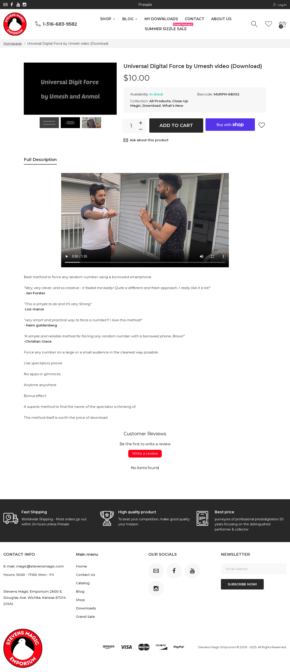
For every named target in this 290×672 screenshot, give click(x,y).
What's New (172, 105)
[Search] (255, 24)
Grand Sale (85, 616)
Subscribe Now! (242, 584)
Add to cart (176, 125)
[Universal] (49, 122)
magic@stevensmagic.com (40, 566)
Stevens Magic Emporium (217, 647)
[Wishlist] (269, 24)
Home (81, 566)
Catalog (83, 583)
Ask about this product (149, 140)
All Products (160, 101)
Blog (80, 591)
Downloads (86, 608)
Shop (80, 600)
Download (152, 105)
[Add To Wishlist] (261, 125)
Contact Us (85, 574)
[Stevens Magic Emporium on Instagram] (24, 4)
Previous (31, 89)
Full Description (40, 159)
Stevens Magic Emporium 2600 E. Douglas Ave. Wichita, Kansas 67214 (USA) (34, 597)
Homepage (12, 43)
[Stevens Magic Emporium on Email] (5, 4)
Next (108, 89)
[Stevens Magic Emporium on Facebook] (12, 4)
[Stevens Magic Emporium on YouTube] (18, 4)
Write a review (145, 453)
